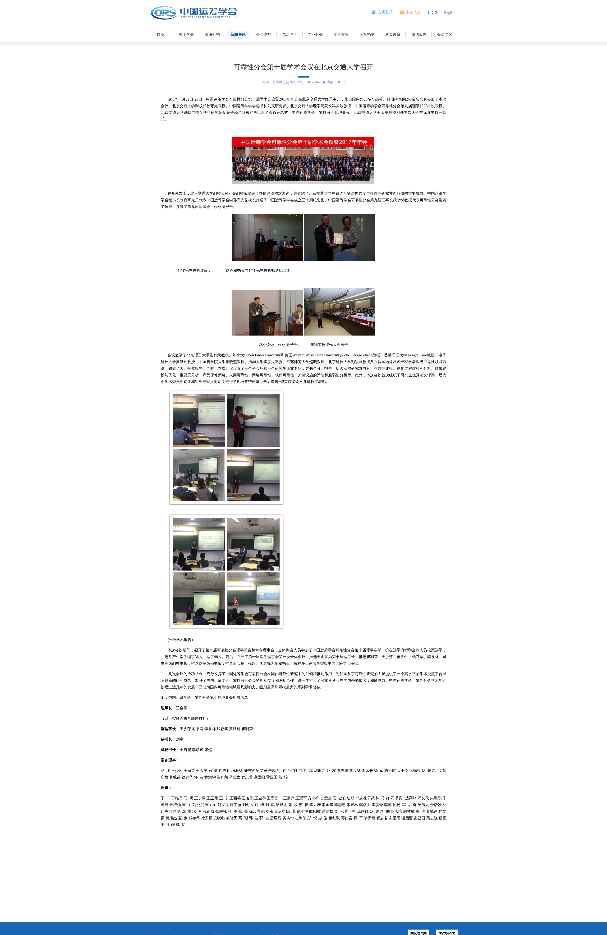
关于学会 (186, 34)
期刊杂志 (418, 34)
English (449, 13)
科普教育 (392, 34)
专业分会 (315, 34)
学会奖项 (341, 34)
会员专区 (444, 34)
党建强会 (289, 34)
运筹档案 (367, 34)
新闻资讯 (238, 34)
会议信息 (263, 34)
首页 (160, 34)
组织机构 (212, 34)
